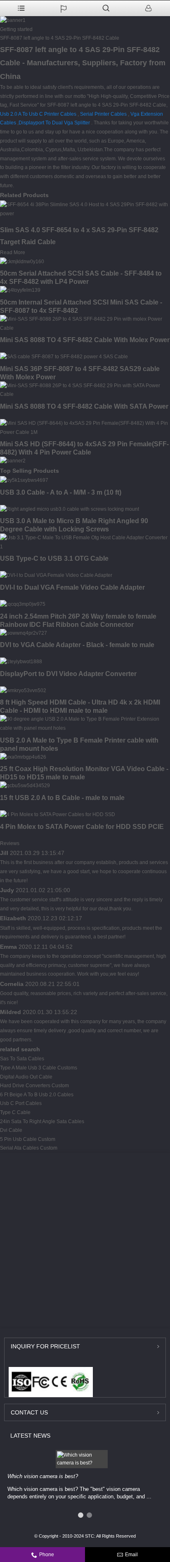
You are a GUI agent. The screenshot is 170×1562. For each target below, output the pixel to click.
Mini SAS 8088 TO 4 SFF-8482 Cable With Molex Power (85, 339)
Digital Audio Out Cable (26, 1077)
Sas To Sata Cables (22, 1059)
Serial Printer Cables (103, 114)
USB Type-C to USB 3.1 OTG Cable (54, 558)
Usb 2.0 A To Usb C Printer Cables (38, 114)
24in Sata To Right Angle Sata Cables (42, 1121)
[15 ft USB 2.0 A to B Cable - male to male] (25, 785)
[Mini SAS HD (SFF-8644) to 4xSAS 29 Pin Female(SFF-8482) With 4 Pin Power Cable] (85, 428)
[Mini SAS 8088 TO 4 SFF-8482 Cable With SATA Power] (85, 390)
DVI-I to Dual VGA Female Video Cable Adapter (72, 587)
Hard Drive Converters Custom (34, 1085)
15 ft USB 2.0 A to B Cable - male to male (62, 797)
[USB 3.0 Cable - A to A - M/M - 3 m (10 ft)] (24, 480)
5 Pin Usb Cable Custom (27, 1139)
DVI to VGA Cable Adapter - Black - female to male (77, 644)
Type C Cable (15, 1112)
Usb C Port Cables (21, 1103)
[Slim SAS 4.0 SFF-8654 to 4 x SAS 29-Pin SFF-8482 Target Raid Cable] (85, 209)
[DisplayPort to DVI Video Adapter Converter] (21, 661)
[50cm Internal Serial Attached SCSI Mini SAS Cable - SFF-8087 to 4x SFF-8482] (20, 290)
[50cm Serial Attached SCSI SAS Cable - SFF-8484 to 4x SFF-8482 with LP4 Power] (22, 261)
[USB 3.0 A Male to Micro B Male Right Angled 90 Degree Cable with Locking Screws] (69, 509)
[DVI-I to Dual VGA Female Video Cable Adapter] (56, 575)
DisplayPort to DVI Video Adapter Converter (68, 673)
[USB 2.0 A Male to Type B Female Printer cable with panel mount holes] (85, 723)
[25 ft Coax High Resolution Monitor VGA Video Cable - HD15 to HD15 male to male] (23, 757)
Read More (12, 252)
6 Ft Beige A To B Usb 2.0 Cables (36, 1095)
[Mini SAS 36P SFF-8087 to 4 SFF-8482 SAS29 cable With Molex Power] (64, 357)
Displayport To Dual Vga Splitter (54, 123)
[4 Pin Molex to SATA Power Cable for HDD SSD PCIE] (57, 814)
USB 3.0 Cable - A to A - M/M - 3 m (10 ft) (60, 492)
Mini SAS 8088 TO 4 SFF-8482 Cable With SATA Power (84, 406)
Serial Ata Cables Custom (28, 1148)
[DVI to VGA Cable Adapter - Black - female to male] (23, 633)
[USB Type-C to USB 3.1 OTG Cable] (85, 542)
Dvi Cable (11, 1130)
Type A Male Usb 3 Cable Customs (38, 1068)
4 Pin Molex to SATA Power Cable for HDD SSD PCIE (82, 826)
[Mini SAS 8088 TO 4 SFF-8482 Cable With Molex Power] (85, 323)
